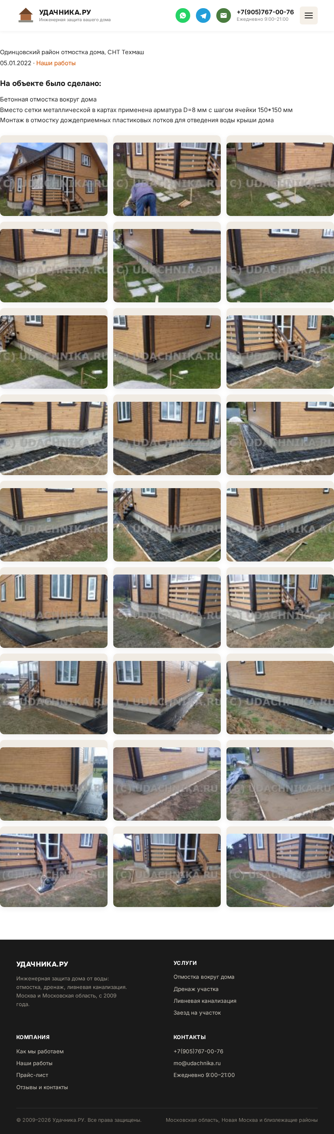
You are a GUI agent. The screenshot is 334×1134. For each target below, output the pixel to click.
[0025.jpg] (54, 866)
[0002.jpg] (167, 175)
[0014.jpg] (167, 521)
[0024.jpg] (280, 780)
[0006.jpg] (280, 262)
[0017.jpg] (167, 607)
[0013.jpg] (54, 521)
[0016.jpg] (54, 607)
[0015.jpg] (280, 521)
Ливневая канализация (205, 1000)
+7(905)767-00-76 (265, 12)
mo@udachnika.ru (197, 1063)
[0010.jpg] (54, 434)
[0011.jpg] (167, 434)
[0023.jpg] (167, 780)
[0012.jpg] (280, 434)
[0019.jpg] (54, 694)
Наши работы (56, 63)
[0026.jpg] (167, 866)
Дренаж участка (196, 989)
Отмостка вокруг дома (204, 976)
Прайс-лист (32, 1075)
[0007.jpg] (54, 348)
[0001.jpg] (54, 175)
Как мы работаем (40, 1051)
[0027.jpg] (280, 866)
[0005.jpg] (167, 262)
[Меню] (309, 15)
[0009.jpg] (280, 348)
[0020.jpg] (167, 694)
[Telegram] (203, 15)
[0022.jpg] (54, 780)
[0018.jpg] (280, 607)
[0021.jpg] (280, 694)
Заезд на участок (197, 1012)
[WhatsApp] (183, 15)
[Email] (223, 15)
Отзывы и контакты (42, 1087)
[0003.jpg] (280, 175)
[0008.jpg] (167, 348)
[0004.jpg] (54, 262)
